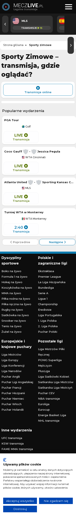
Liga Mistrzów (11, 354)
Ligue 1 (43, 298)
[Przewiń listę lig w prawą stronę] (71, 45)
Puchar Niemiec (12, 398)
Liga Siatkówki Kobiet (53, 376)
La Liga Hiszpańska (51, 282)
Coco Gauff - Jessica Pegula (32, 151)
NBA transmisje (49, 398)
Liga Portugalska (50, 315)
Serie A (43, 293)
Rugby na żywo (12, 309)
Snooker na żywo (13, 320)
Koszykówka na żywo (16, 287)
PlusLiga (44, 371)
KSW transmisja (12, 443)
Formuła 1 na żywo (14, 276)
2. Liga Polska (48, 326)
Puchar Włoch (11, 404)
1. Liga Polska (47, 320)
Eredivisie (45, 309)
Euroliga (43, 404)
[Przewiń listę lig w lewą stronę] (5, 24)
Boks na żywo (11, 271)
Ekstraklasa (46, 271)
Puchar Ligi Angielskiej (17, 382)
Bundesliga (46, 287)
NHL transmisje (49, 420)
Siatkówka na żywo (15, 315)
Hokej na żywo (11, 282)
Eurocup (44, 409)
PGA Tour (11, 120)
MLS (28, 188)
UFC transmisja (11, 438)
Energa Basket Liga (52, 415)
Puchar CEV (46, 393)
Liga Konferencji (12, 365)
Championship (48, 304)
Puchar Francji (11, 387)
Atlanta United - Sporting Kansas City (39, 182)
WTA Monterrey (35, 218)
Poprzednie (21, 242)
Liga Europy (9, 360)
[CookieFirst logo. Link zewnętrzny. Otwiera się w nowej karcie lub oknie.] (4, 460)
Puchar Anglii (10, 376)
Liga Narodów (11, 371)
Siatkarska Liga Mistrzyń (55, 387)
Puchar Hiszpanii (13, 393)
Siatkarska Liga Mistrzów (55, 382)
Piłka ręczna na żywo (16, 304)
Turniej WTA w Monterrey (23, 212)
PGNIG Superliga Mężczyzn (50, 362)
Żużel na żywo (11, 331)
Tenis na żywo (11, 326)
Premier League (49, 276)
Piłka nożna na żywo (15, 298)
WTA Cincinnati (35, 157)
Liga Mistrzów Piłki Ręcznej (51, 351)
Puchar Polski (47, 331)
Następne (56, 242)
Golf (28, 126)
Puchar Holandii (12, 409)
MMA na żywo (11, 293)
